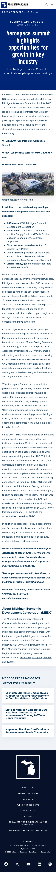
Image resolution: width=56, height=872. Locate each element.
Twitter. (10, 661)
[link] (14, 5)
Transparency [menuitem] (28, 799)
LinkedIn (47, 657)
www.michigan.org (22, 653)
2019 (29, 12)
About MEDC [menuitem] (28, 788)
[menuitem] (46, 4)
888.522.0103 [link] (29, 849)
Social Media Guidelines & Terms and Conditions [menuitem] (28, 823)
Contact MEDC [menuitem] (28, 811)
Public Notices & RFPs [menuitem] (28, 805)
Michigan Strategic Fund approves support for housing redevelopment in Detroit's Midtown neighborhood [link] (27, 695)
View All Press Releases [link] (17, 682)
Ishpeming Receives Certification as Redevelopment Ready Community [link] (27, 731)
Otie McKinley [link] (28, 25)
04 (37, 12)
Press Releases (12, 12)
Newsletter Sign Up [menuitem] (28, 794)
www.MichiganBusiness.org (32, 644)
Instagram (37, 657)
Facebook (25, 657)
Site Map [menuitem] (28, 816)
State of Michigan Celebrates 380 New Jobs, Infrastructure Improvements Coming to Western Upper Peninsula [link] (26, 714)
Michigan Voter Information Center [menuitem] (28, 830)
